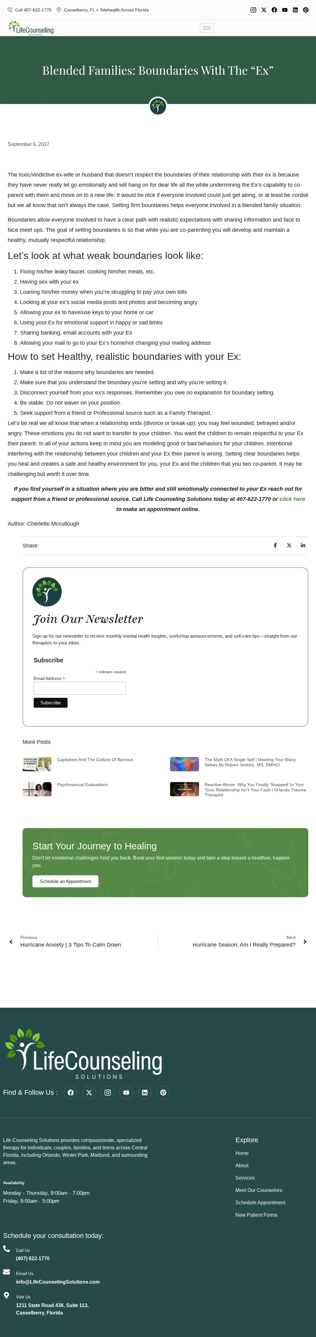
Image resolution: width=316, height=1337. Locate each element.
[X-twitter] (264, 10)
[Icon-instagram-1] (253, 10)
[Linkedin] (295, 10)
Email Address (49, 678)
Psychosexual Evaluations (82, 784)
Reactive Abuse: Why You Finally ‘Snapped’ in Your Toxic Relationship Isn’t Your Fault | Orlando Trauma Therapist (255, 790)
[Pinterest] (306, 10)
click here (292, 499)
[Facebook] (274, 10)
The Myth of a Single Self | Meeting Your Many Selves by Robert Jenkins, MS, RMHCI (250, 762)
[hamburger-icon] (207, 27)
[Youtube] (285, 10)
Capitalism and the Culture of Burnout (95, 759)
